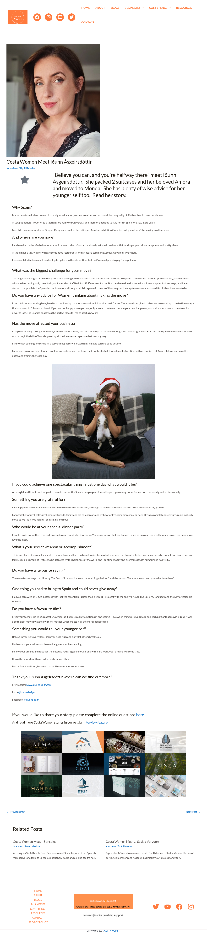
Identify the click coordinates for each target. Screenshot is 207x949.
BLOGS (114, 7)
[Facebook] (37, 17)
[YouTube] (60, 17)
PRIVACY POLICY (38, 922)
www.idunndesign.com (38, 684)
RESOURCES (184, 7)
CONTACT (87, 22)
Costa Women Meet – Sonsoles (34, 841)
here (140, 714)
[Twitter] (71, 17)
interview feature (96, 722)
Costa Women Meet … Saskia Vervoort (132, 841)
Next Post (193, 811)
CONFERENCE (158, 7)
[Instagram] (48, 17)
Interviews (12, 168)
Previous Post (16, 811)
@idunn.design (26, 692)
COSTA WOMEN (112, 930)
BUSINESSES (132, 7)
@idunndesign (31, 699)
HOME (85, 7)
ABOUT (100, 7)
